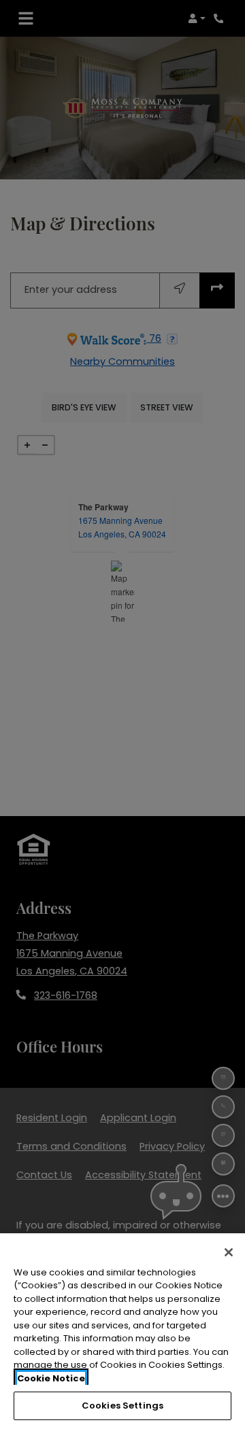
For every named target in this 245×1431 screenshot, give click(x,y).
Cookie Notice (51, 1378)
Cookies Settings (122, 1405)
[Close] (229, 1252)
